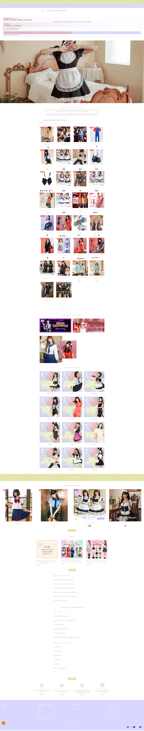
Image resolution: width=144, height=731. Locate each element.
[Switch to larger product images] (39, 122)
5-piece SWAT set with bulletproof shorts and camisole (47, 299)
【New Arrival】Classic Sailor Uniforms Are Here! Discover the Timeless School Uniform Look (96, 562)
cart (73, 710)
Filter (103, 122)
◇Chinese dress (40, 712)
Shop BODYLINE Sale (38, 32)
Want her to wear (72, 469)
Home (42, 10)
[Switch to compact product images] (42, 122)
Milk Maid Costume (64, 209)
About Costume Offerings (112, 712)
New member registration (77, 708)
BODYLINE (4, 706)
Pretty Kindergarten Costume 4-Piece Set (80, 277)
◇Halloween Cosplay (41, 707)
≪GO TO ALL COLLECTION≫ (27, 477)
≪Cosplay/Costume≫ (42, 706)
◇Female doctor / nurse (42, 716)
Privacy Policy (109, 711)
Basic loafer (97, 166)
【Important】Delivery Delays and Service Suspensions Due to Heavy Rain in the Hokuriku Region (72, 2)
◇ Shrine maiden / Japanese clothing (44, 717)
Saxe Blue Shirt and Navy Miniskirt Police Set (80, 144)
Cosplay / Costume (49, 393)
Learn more (42, 694)
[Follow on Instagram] (72, 723)
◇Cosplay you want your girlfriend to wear (45, 719)
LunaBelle (4, 707)
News (74, 706)
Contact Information (111, 714)
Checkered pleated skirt (64, 254)
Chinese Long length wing (96, 209)
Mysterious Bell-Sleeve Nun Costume (47, 254)
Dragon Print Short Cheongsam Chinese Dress (63, 232)
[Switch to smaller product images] (41, 122)
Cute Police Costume (47, 166)
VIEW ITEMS (72, 530)
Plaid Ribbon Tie (80, 232)
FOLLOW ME (72, 678)
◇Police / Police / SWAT (42, 711)
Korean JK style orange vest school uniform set (47, 210)
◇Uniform (39, 708)
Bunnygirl (50, 444)
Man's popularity (50, 469)
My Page (74, 707)
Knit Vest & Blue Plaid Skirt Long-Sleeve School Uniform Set (47, 144)
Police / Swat (50, 418)
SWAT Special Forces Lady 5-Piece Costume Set (63, 299)
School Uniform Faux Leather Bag (47, 232)
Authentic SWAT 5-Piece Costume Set (63, 277)
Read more (39, 565)
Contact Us (109, 707)
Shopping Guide (110, 706)
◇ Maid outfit (40, 710)
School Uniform (72, 393)
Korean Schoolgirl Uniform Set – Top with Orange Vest (80, 210)
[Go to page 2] (80, 305)
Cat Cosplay (72, 444)
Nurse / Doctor (94, 444)
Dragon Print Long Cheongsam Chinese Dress (96, 254)
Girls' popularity (94, 469)
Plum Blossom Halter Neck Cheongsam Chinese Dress (80, 255)
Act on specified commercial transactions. (115, 708)
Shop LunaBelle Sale (106, 32)
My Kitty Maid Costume (80, 166)
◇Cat (38, 715)
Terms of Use (109, 710)
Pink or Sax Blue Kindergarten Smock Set (97, 277)
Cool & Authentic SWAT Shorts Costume (47, 277)
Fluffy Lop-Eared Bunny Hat (96, 232)
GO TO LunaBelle (89, 358)
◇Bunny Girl (40, 714)
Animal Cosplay (94, 418)
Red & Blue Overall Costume (96, 143)
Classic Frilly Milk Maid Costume (63, 166)
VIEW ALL (72, 570)
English (130, 5)
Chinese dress (72, 418)
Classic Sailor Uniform (64, 143)
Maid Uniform (94, 393)
